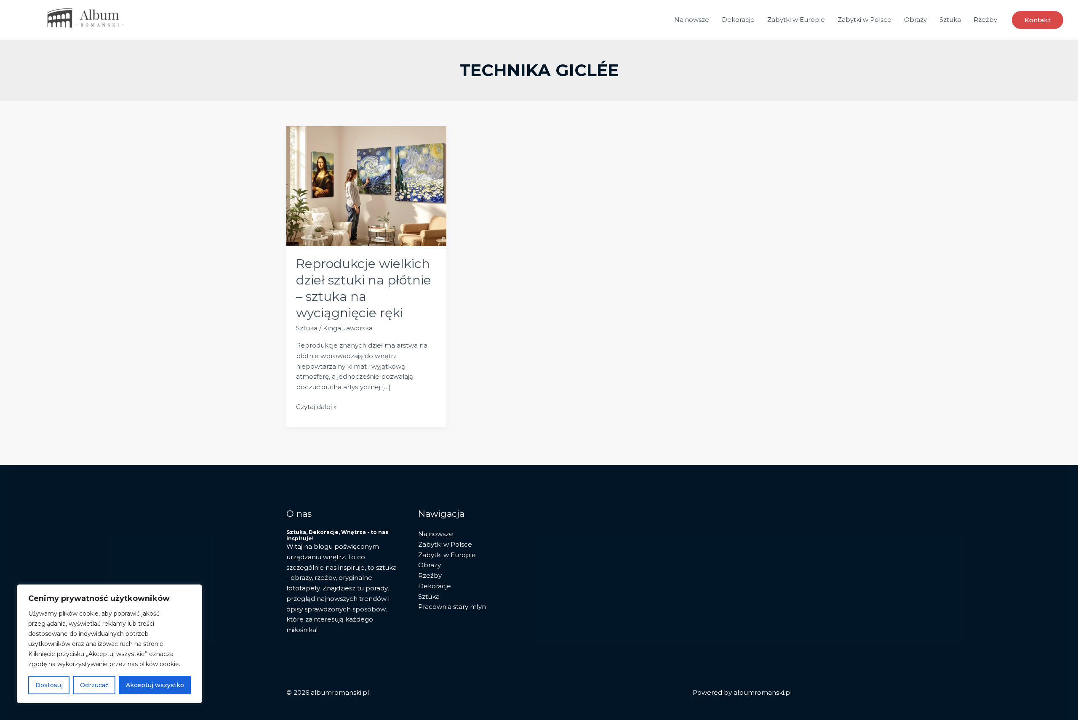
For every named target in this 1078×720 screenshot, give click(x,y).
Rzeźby (985, 20)
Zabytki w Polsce (864, 20)
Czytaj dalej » (316, 407)
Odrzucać (94, 685)
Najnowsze (691, 20)
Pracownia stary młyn (452, 607)
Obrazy (915, 20)
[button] (1037, 20)
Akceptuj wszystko (155, 685)
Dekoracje (738, 20)
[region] (109, 644)
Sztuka (950, 20)
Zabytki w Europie (796, 20)
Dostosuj (49, 685)
